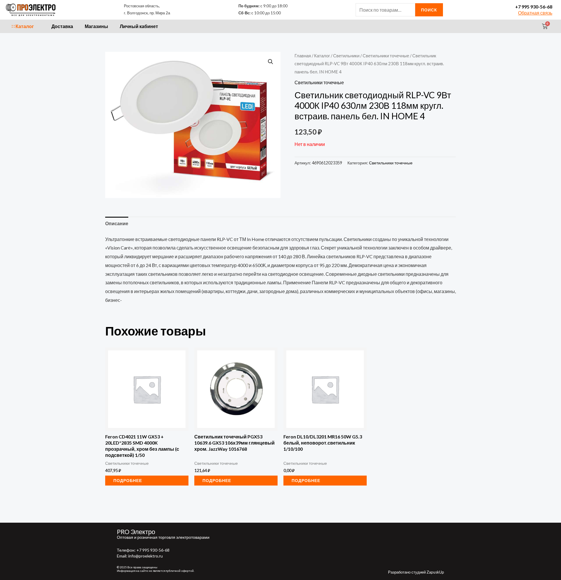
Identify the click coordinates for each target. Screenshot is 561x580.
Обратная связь (535, 13)
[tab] (116, 223)
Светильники (346, 55)
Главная (303, 55)
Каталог (322, 55)
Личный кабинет (139, 26)
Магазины (96, 26)
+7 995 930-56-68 (533, 6)
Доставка (62, 26)
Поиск (429, 9)
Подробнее (127, 480)
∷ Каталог (23, 26)
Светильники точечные (386, 55)
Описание (116, 223)
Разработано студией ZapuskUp (416, 572)
